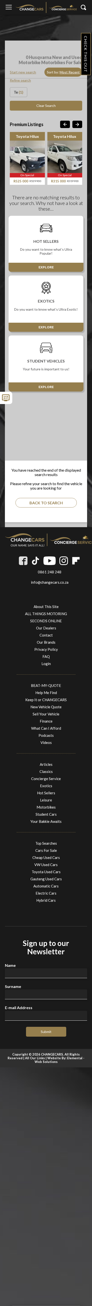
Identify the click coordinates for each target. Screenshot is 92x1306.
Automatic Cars (46, 886)
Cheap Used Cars (46, 857)
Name (10, 965)
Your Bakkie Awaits (46, 821)
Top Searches (46, 843)
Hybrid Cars (46, 900)
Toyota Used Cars (46, 872)
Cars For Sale (46, 850)
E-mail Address (18, 1007)
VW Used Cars (46, 864)
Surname (13, 986)
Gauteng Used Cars (46, 879)
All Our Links (35, 1058)
